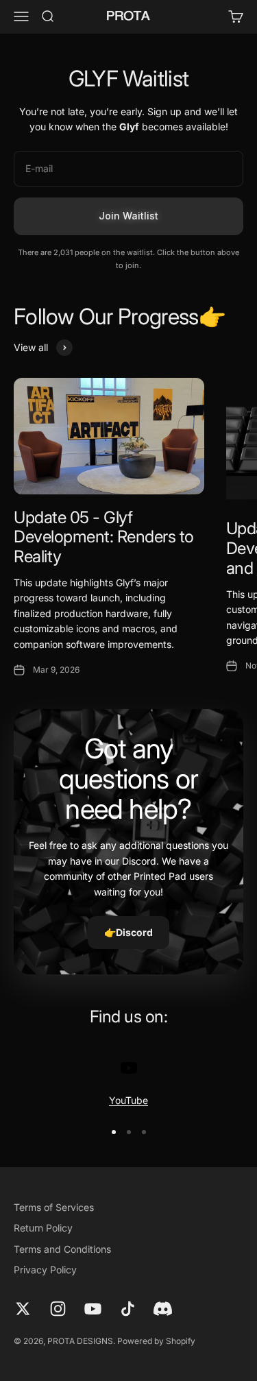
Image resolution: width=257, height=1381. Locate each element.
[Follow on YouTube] (93, 1308)
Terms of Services (54, 1207)
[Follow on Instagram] (58, 1308)
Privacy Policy (45, 1269)
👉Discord (128, 932)
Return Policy (43, 1228)
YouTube (128, 1100)
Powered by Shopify (156, 1341)
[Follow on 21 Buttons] (163, 1308)
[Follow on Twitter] (23, 1308)
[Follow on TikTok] (128, 1308)
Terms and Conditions (62, 1249)
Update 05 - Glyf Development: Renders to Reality (104, 537)
